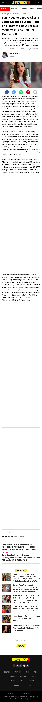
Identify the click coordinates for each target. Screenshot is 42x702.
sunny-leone (19, 536)
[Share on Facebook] (7, 92)
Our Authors (27, 685)
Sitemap (32, 699)
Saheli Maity (15, 53)
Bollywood (14, 8)
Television (24, 8)
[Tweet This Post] (14, 92)
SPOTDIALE (4, 8)
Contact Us (14, 699)
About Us (23, 699)
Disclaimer (23, 697)
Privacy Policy (33, 697)
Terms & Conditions (10, 697)
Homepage (5, 13)
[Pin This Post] (28, 92)
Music (32, 8)
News (25, 13)
